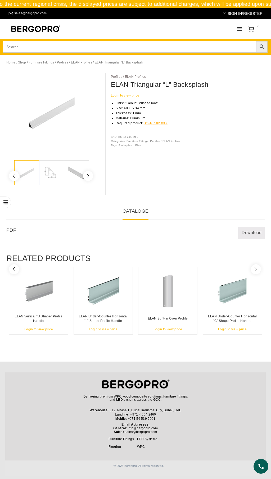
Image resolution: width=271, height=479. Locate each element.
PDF (11, 230)
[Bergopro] (36, 29)
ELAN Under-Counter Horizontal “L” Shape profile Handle (103, 318)
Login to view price (125, 95)
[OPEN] (6, 202)
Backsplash (126, 145)
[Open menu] (239, 29)
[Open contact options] (261, 466)
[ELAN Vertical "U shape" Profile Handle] (38, 290)
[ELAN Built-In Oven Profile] (168, 290)
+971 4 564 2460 (143, 414)
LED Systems (147, 439)
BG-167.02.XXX (156, 123)
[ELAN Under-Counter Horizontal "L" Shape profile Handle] (103, 290)
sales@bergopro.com (141, 432)
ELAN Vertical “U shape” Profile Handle (38, 318)
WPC (141, 447)
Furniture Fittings (137, 141)
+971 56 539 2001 (142, 419)
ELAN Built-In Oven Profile (168, 318)
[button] (90, 80)
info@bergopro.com (143, 428)
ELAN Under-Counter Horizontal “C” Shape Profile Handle (232, 318)
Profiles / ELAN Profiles (128, 77)
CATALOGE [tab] (135, 211)
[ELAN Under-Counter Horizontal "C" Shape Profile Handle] (232, 290)
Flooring (115, 447)
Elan (138, 145)
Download (251, 232)
